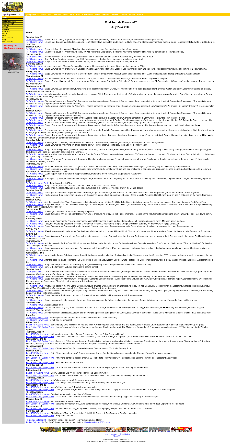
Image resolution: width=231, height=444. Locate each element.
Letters (124, 15)
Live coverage (8, 23)
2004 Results (7, 42)
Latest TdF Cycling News (37, 325)
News (43, 15)
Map (4, 36)
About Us (116, 436)
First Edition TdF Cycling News (40, 327)
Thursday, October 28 (36, 420)
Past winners (7, 38)
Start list (5, 26)
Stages (5, 19)
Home (5, 17)
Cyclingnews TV (32, 15)
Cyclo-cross (87, 15)
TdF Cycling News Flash (37, 183)
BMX (78, 15)
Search (132, 15)
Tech (49, 15)
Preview (5, 30)
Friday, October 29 (34, 422)
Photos (105, 15)
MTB (72, 15)
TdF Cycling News (34, 40)
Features (57, 15)
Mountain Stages (9, 21)
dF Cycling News (35, 279)
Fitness (115, 15)
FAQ (4, 40)
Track (97, 15)
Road (65, 15)
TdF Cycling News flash (37, 317)
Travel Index (125, 434)
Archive (114, 434)
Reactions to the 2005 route (97, 422)
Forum (140, 15)
